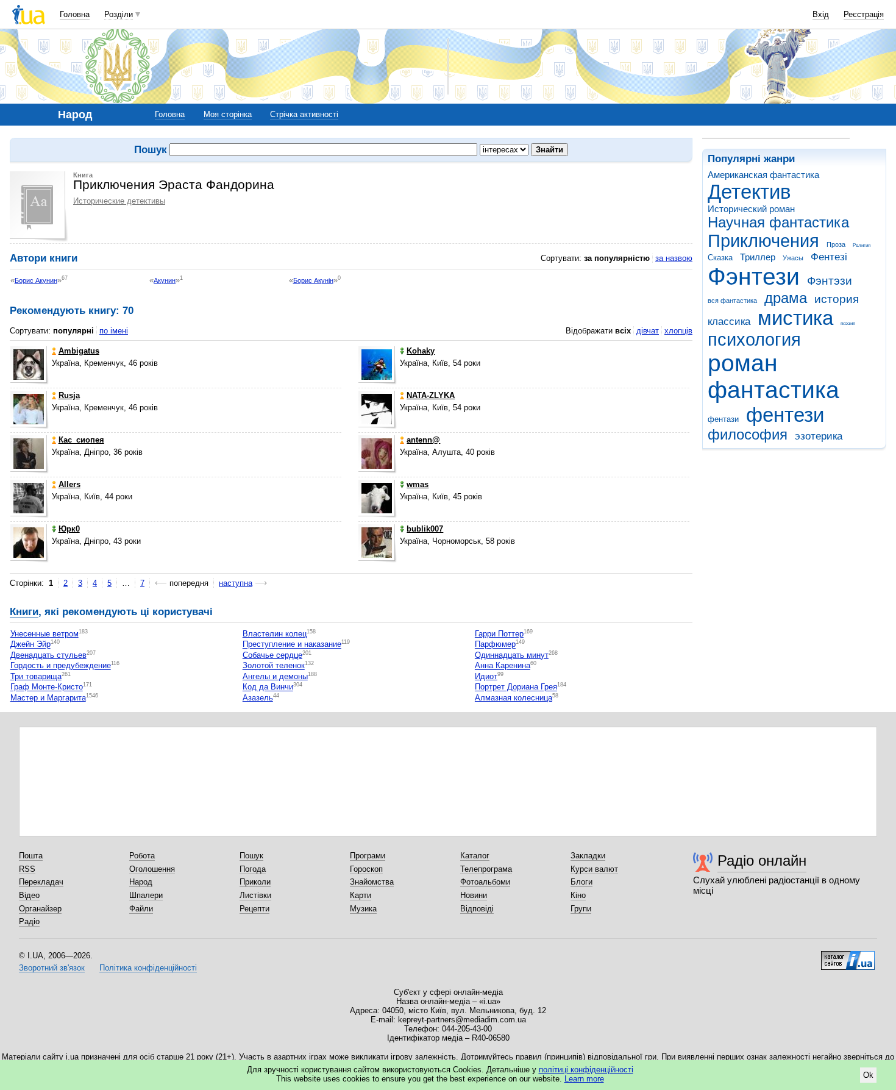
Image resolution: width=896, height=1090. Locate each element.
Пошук (251, 855)
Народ (140, 881)
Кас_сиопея (81, 439)
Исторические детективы (119, 200)
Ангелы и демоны (275, 676)
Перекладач (41, 881)
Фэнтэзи (829, 280)
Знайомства (372, 881)
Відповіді (477, 908)
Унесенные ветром (44, 633)
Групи (581, 908)
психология (754, 339)
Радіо (29, 921)
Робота (142, 855)
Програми (367, 855)
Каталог (474, 855)
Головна (75, 14)
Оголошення (152, 869)
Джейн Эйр (30, 644)
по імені (113, 330)
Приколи (255, 881)
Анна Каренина (502, 666)
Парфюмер (495, 644)
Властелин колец (275, 633)
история (836, 299)
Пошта (31, 855)
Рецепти (254, 908)
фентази (723, 419)
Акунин (165, 280)
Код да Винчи (268, 687)
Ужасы (793, 258)
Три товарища (36, 676)
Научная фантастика (778, 222)
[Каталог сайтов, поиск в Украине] (848, 956)
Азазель (258, 697)
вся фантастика (732, 300)
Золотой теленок (274, 666)
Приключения (763, 241)
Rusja (69, 395)
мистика (795, 318)
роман (743, 363)
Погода (253, 869)
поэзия (848, 323)
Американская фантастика (763, 174)
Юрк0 (69, 528)
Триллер (757, 257)
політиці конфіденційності (586, 1069)
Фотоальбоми (485, 881)
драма (785, 298)
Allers (69, 484)
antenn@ (423, 439)
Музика (363, 908)
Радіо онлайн (761, 860)
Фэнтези (754, 276)
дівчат (647, 330)
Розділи (118, 14)
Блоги (581, 881)
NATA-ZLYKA (431, 395)
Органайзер (40, 908)
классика (729, 321)
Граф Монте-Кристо (46, 687)
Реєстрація (864, 14)
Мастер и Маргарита (48, 697)
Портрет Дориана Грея (516, 687)
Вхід (820, 14)
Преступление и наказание (292, 644)
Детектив (749, 191)
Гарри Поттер (499, 633)
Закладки (588, 855)
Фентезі (829, 257)
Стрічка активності (304, 114)
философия (748, 435)
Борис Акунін (313, 280)
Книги (24, 612)
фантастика (773, 390)
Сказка (720, 257)
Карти (360, 895)
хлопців (678, 330)
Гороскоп (366, 869)
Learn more (584, 1078)
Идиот (486, 676)
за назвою (673, 258)
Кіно (578, 895)
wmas (417, 484)
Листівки (255, 895)
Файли (141, 908)
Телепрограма (486, 869)
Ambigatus (79, 350)
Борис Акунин (36, 280)
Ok (868, 1075)
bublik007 (425, 528)
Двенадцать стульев (48, 655)
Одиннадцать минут (512, 655)
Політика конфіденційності (148, 967)
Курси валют (594, 869)
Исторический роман (751, 209)
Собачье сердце (272, 655)
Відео (29, 895)
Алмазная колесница (513, 697)
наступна (235, 583)
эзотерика (818, 436)
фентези (785, 415)
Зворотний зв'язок (52, 967)
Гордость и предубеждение (60, 666)
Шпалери (146, 895)
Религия (861, 245)
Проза (836, 244)
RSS (27, 869)
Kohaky (421, 350)
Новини (473, 895)
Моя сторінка (228, 114)
